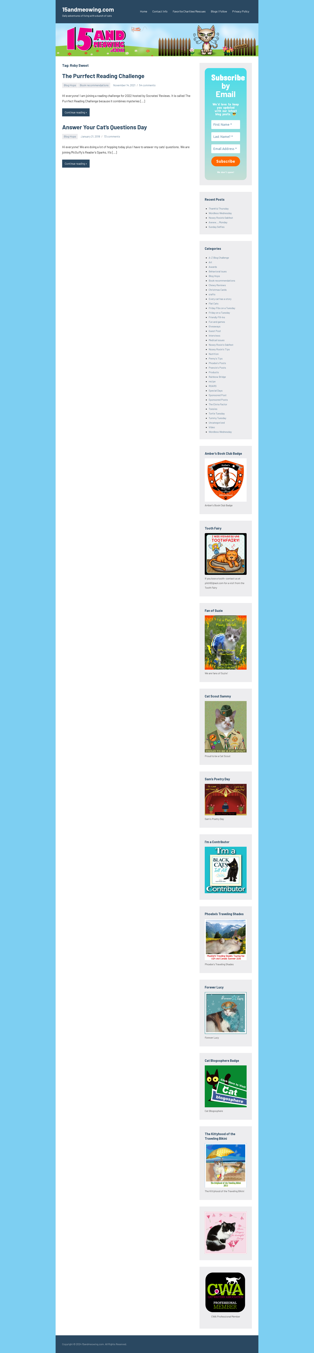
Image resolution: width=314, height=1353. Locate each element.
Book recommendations (94, 85)
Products (214, 372)
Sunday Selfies (217, 226)
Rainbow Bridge (217, 376)
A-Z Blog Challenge (219, 257)
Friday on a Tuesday (219, 312)
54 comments (147, 85)
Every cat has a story (220, 298)
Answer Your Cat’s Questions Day (104, 126)
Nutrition (214, 353)
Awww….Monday (218, 222)
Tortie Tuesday (217, 413)
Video (212, 427)
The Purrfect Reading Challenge (103, 75)
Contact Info (159, 11)
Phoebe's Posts (217, 363)
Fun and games (217, 321)
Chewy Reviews (217, 285)
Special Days (216, 390)
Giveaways (214, 326)
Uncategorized (217, 422)
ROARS (213, 385)
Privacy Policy (240, 11)
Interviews (214, 335)
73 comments (112, 136)
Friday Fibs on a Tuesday (222, 308)
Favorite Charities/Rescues (189, 11)
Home (143, 11)
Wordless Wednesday (220, 213)
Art (210, 262)
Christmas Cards (218, 289)
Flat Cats (213, 303)
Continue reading (75, 112)
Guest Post (215, 330)
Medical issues (217, 340)
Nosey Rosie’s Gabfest (221, 217)
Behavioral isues (218, 271)
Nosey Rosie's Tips (219, 349)
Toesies (213, 408)
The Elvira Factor (218, 404)
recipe (212, 381)
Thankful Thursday (219, 208)
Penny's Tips (216, 358)
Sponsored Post (218, 395)
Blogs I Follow (219, 11)
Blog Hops (70, 85)
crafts (212, 294)
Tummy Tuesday (217, 418)
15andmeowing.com (88, 9)
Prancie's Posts (217, 367)
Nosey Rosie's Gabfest (221, 344)
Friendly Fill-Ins (217, 317)
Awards (213, 266)
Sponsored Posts (218, 399)
